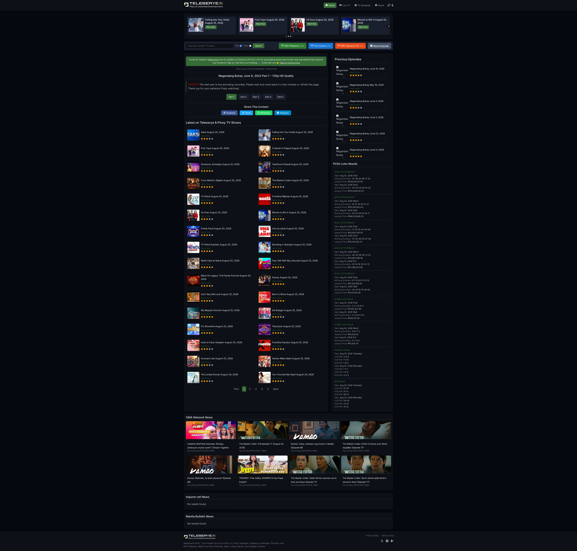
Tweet (248, 113)
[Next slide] (389, 26)
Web (237, 46)
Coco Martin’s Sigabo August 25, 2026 (221, 180)
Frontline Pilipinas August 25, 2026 (290, 196)
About (381, 5)
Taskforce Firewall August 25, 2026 (290, 164)
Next (275, 388)
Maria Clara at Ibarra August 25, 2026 (220, 260)
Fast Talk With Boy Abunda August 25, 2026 (295, 260)
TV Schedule (363, 5)
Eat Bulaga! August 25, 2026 (287, 310)
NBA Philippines (294, 46)
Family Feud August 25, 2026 (216, 228)
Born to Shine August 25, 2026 (288, 294)
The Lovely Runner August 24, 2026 (219, 374)
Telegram (284, 113)
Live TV (346, 5)
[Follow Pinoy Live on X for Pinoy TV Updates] (382, 541)
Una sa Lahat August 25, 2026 (288, 228)
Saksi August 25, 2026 (212, 132)
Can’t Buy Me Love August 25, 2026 (219, 294)
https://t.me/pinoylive (290, 63)
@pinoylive (213, 59)
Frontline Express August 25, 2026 (290, 342)
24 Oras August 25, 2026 (320, 19)
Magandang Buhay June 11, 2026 (367, 149)
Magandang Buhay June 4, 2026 (366, 101)
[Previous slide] (188, 26)
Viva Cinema (322, 46)
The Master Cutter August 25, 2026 (290, 180)
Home (331, 5)
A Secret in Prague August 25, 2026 (290, 148)
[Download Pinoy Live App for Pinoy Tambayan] (392, 541)
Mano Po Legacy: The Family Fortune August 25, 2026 (226, 277)
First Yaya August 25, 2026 (269, 19)
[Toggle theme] (393, 5)
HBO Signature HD (352, 46)
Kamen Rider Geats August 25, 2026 (291, 358)
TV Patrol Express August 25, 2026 (219, 244)
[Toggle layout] (389, 5)
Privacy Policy (372, 535)
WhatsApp (265, 113)
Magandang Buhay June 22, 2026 (367, 133)
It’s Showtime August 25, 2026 (217, 326)
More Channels (381, 46)
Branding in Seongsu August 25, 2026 (291, 244)
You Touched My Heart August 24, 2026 (293, 374)
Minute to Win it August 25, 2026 (289, 212)
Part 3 (256, 97)
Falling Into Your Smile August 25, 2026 (292, 132)
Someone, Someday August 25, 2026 (220, 164)
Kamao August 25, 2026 (284, 277)
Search (258, 46)
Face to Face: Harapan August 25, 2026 (221, 342)
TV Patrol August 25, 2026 (214, 196)
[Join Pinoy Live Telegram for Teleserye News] (387, 541)
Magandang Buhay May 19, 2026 (367, 85)
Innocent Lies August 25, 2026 (217, 358)
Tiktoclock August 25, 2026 (286, 326)
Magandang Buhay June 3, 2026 (366, 117)
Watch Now (210, 27)
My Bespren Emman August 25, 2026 (220, 310)
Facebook (230, 113)
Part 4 (268, 97)
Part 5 (281, 97)
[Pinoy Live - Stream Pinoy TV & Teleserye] (203, 7)
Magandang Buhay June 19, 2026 (367, 68)
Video (246, 46)
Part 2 (244, 97)
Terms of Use (388, 535)
